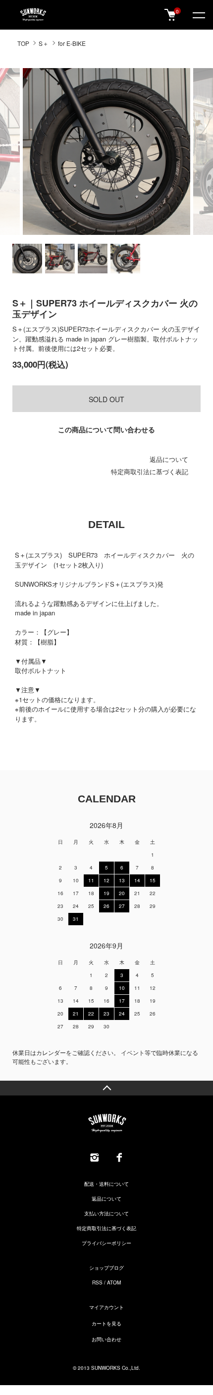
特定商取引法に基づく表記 (149, 471)
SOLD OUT (106, 399)
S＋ (44, 43)
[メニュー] (198, 15)
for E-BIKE (72, 43)
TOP (23, 43)
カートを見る (106, 1323)
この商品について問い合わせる (106, 429)
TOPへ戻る (106, 1088)
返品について (169, 459)
